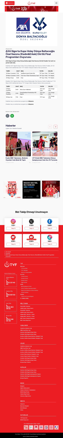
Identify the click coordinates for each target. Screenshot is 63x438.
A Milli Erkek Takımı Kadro (26, 312)
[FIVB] (41, 427)
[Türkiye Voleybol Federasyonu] (31, 3)
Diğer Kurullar (24, 282)
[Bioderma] (42, 189)
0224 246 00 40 (9, 320)
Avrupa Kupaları (24, 378)
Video (21, 410)
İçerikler (8, 253)
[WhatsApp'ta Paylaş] (12, 116)
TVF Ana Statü (24, 268)
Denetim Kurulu (24, 278)
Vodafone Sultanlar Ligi (26, 328)
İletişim (22, 294)
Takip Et (13, 228)
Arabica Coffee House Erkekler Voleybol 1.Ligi (31, 338)
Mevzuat (22, 266)
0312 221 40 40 (10, 283)
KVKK (21, 284)
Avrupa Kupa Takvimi (25, 362)
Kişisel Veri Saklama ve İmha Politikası (29, 290)
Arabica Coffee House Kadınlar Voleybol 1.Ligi (31, 336)
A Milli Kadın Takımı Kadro (26, 308)
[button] (57, 9)
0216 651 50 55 (10, 295)
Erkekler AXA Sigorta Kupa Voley (28, 334)
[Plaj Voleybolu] (31, 427)
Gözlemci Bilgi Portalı (25, 396)
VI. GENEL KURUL (24, 298)
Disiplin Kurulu (24, 280)
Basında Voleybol (24, 406)
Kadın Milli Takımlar (25, 306)
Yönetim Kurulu (24, 276)
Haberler (22, 404)
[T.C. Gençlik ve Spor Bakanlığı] (51, 427)
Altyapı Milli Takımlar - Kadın (27, 314)
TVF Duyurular (23, 417)
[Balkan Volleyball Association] (46, 427)
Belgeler (22, 386)
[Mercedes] (22, 189)
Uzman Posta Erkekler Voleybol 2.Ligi (29, 356)
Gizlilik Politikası (24, 292)
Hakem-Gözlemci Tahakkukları (27, 390)
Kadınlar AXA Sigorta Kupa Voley (28, 332)
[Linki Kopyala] (7, 116)
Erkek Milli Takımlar (25, 310)
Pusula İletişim (33, 434)
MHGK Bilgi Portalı (24, 392)
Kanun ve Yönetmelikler (26, 272)
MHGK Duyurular (24, 419)
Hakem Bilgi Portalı (25, 394)
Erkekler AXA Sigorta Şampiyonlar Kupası (30, 376)
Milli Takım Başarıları (25, 320)
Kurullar (22, 274)
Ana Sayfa (8, 251)
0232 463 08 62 (9, 307)
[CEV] (56, 427)
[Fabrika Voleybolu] (26, 427)
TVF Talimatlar (24, 270)
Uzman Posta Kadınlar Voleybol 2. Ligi (29, 354)
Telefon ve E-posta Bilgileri (27, 296)
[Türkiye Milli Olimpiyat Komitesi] (36, 427)
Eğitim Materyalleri (25, 388)
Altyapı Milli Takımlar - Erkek (27, 316)
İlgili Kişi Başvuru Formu (26, 286)
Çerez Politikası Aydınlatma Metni (28, 288)
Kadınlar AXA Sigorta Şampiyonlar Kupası (30, 374)
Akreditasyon (23, 408)
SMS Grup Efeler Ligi (25, 330)
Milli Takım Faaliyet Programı (27, 318)
